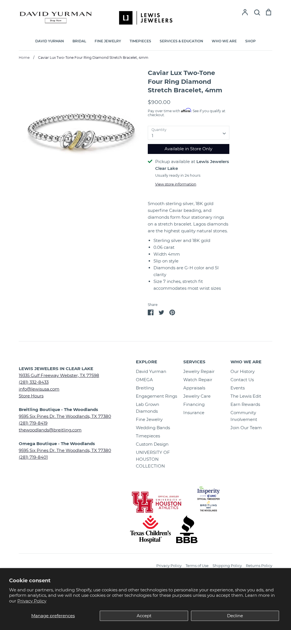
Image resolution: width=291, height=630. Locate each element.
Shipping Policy (227, 565)
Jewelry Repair (199, 371)
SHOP (250, 41)
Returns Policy (259, 565)
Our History (242, 371)
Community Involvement (243, 416)
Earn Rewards (245, 404)
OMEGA (144, 379)
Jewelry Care (197, 396)
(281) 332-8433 (34, 382)
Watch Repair (197, 379)
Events (237, 388)
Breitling (145, 388)
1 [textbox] (152, 135)
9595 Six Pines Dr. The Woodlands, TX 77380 (65, 416)
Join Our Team (246, 427)
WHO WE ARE (224, 41)
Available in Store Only (188, 148)
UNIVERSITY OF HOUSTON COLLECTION (153, 459)
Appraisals (194, 388)
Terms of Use (197, 565)
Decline (235, 615)
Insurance (193, 412)
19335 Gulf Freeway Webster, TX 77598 (59, 375)
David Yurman (151, 371)
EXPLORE (146, 361)
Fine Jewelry (149, 419)
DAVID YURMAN (49, 41)
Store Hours (31, 396)
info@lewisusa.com (39, 389)
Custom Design (152, 444)
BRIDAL (79, 41)
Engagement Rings (156, 396)
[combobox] (188, 133)
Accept (144, 615)
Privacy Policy (31, 601)
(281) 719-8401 (33, 457)
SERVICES (194, 361)
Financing (194, 404)
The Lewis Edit (245, 396)
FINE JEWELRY (108, 41)
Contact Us (242, 379)
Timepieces (148, 436)
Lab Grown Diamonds (147, 408)
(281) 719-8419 (33, 423)
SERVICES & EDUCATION (181, 41)
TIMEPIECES (140, 41)
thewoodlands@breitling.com (50, 430)
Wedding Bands (153, 427)
